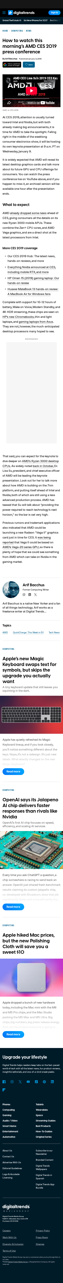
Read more (13, 771)
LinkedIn (52, 1081)
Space (39, 1115)
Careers (7, 1230)
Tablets (40, 1104)
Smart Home (9, 1126)
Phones (6, 1104)
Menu (4, 12)
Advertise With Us (12, 1162)
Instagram (12, 1081)
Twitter (20, 1081)
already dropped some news (28, 213)
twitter (35, 594)
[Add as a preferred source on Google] (12, 65)
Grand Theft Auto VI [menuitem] (12, 20)
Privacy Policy (43, 1230)
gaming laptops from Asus (36, 321)
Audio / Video (10, 1120)
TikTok (36, 1081)
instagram (24, 594)
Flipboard (4, 1089)
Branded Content (44, 1159)
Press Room (42, 1237)
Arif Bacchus (11, 58)
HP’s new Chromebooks (18, 316)
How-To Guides (44, 1131)
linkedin (29, 594)
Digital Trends (17, 16)
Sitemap (40, 1244)
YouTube (28, 1081)
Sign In (54, 12)
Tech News (54, 632)
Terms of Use (9, 1250)
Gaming (7, 1115)
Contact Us (8, 1156)
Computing (9, 1110)
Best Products (43, 1126)
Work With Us (9, 1237)
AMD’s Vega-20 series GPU (21, 547)
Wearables (42, 1110)
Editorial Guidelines (12, 1168)
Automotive (9, 1137)
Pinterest (44, 1081)
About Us (7, 1150)
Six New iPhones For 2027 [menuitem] (36, 20)
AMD (5, 632)
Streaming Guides (45, 1120)
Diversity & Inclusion (13, 1244)
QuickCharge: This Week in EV (28, 632)
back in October (43, 466)
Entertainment (10, 1131)
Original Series (44, 1137)
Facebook (4, 1081)
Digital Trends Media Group (18, 1262)
